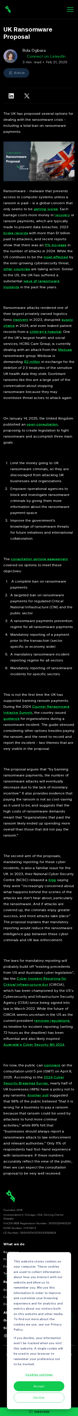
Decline (39, 1397)
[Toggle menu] (70, 9)
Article (19, 73)
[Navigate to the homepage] (7, 9)
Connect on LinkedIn (46, 57)
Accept (39, 1386)
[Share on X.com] (26, 95)
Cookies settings (39, 1374)
